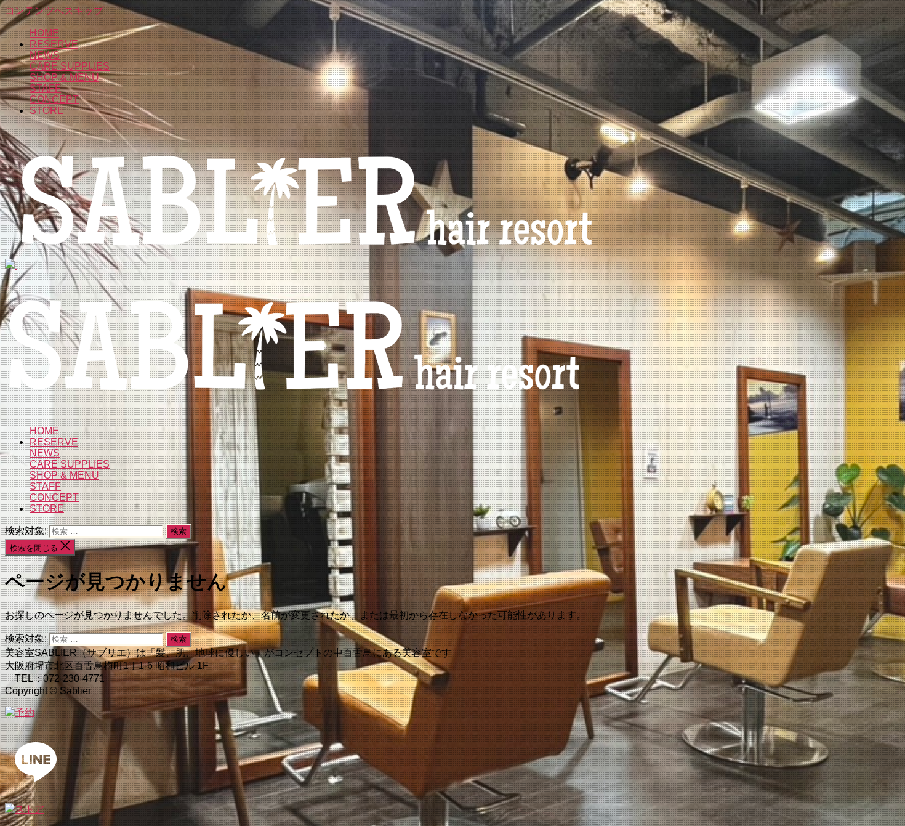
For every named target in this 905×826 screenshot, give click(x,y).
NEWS (45, 55)
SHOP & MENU (64, 77)
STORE (47, 110)
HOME (44, 33)
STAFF (45, 88)
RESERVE (54, 44)
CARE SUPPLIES (70, 66)
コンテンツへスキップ (54, 11)
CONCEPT (54, 99)
